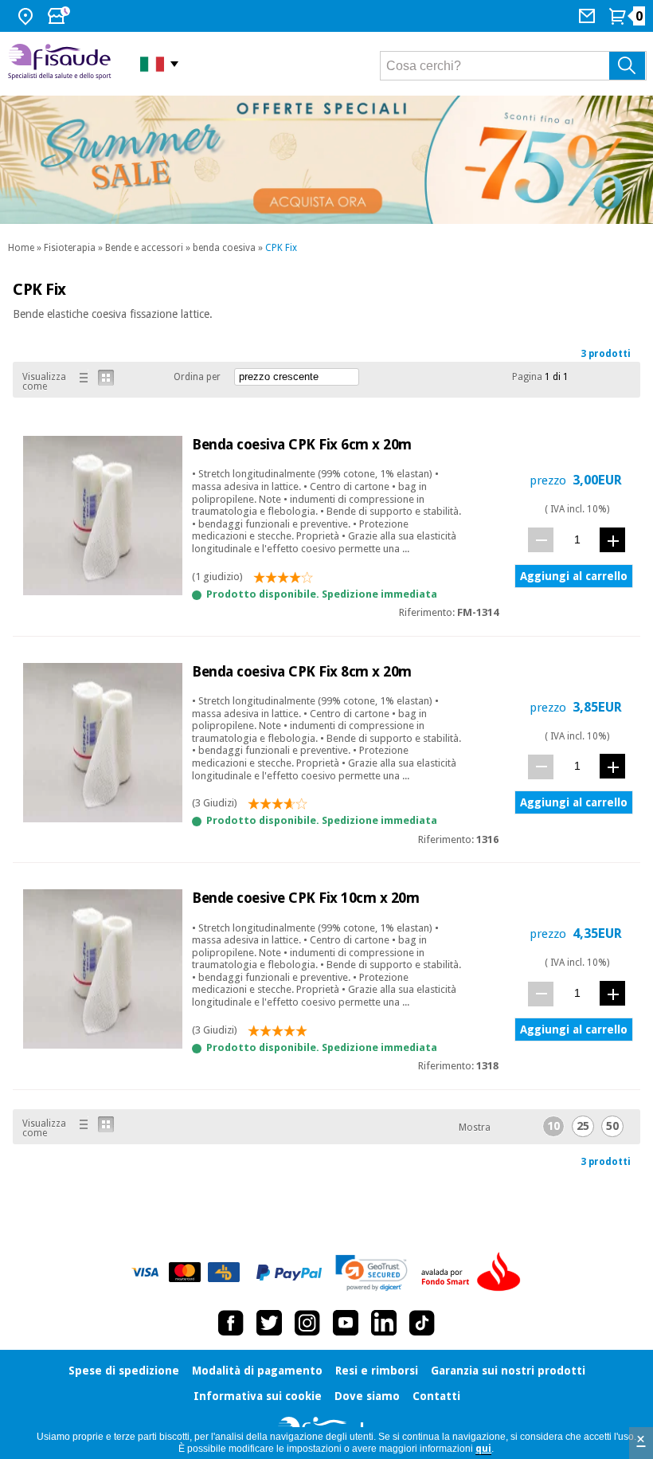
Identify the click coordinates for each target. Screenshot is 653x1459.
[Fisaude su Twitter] (269, 1322)
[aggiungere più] (612, 540)
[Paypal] (289, 1273)
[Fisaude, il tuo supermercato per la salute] (62, 63)
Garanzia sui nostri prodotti (508, 1370)
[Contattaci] (588, 15)
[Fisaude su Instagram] (307, 1322)
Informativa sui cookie (258, 1396)
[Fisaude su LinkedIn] (384, 1322)
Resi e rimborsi (376, 1370)
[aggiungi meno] (540, 540)
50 (612, 1126)
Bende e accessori (144, 247)
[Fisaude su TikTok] (422, 1322)
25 (583, 1126)
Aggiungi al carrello (574, 576)
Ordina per (197, 376)
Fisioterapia (70, 247)
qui (483, 1448)
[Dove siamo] (27, 15)
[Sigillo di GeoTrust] (371, 1273)
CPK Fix (281, 247)
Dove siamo (367, 1396)
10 (553, 1126)
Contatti (436, 1396)
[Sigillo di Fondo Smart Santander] (474, 1272)
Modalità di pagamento (257, 1370)
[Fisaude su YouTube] (345, 1322)
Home (21, 247)
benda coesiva (224, 247)
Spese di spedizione (123, 1370)
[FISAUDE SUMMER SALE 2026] (326, 160)
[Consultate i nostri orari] (60, 15)
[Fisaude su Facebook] (231, 1322)
